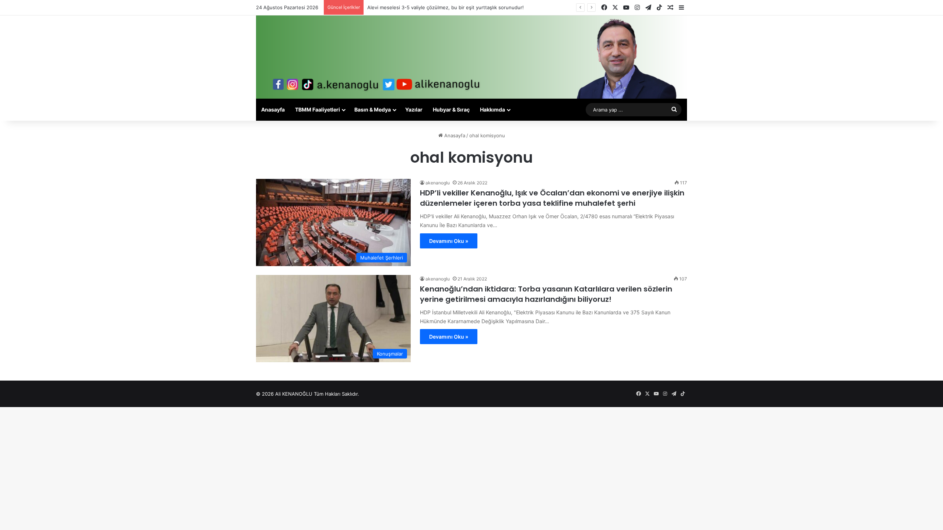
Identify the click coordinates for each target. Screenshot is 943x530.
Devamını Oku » (448, 241)
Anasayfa (273, 109)
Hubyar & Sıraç (451, 109)
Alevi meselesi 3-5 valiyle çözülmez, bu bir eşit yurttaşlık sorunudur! (445, 7)
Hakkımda (492, 109)
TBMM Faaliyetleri (317, 109)
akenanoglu (437, 183)
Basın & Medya (372, 109)
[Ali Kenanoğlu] (471, 57)
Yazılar (414, 109)
